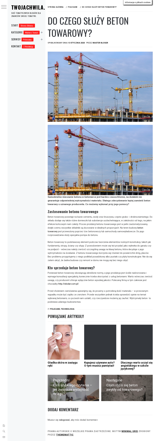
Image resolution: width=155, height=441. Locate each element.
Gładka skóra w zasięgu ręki (63, 364)
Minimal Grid (130, 431)
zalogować (64, 420)
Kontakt (22, 46)
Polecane (55, 309)
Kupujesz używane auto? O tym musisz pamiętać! (99, 364)
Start (22, 25)
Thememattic (65, 435)
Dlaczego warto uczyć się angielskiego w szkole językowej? (137, 365)
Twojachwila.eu (31, 7)
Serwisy (21, 39)
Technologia (67, 309)
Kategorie (24, 32)
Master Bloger (100, 43)
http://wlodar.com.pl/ (68, 283)
